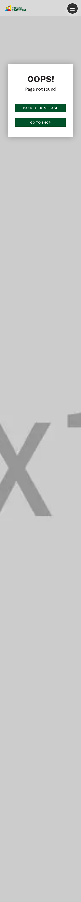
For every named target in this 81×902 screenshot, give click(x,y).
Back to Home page (40, 108)
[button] (72, 8)
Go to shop (40, 122)
